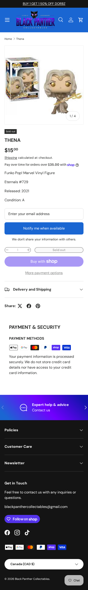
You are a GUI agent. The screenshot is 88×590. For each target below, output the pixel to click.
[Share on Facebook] (28, 305)
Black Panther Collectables (32, 579)
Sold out (59, 250)
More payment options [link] (44, 272)
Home (8, 39)
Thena (20, 39)
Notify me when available (44, 228)
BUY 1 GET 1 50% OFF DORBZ (44, 4)
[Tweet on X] (19, 305)
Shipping (11, 158)
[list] (44, 85)
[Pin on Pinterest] (37, 305)
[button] (81, 20)
